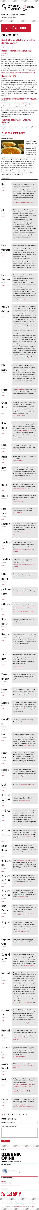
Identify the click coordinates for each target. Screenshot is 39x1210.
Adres (2, 190)
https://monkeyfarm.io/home (28, 851)
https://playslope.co (18, 501)
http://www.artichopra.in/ (19, 1056)
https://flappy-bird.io (20, 389)
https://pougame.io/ (18, 460)
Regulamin (14, 15)
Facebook (20, 1194)
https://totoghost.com (24, 800)
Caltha (23, 1206)
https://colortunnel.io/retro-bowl (21, 488)
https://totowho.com (29, 745)
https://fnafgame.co (24, 708)
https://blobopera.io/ (22, 592)
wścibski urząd (5, 178)
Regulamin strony (6, 1183)
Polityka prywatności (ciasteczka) (10, 1185)
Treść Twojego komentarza (9, 1126)
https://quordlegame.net (21, 449)
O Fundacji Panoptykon (9, 17)
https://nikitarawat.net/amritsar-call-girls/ (23, 611)
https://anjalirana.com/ (18, 666)
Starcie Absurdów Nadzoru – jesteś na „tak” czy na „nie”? (18, 41)
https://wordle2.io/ (17, 512)
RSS (3, 1194)
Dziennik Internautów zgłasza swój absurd (16, 52)
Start (3, 15)
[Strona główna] (14, 8)
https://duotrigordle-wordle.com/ (21, 576)
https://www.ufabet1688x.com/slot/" (26, 860)
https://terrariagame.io (30, 694)
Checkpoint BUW (8, 75)
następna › (24, 1113)
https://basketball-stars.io (25, 430)
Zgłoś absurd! (16, 28)
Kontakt (3, 1181)
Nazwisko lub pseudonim (8, 1122)
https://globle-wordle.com (19, 777)
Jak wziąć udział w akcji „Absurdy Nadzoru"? (16, 121)
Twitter (15, 1194)
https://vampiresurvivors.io (28, 784)
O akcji (8, 15)
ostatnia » (27, 1113)
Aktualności (22, 15)
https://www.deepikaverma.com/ (21, 646)
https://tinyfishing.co (18, 477)
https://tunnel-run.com (24, 943)
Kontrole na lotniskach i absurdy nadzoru (19, 98)
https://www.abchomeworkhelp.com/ (22, 382)
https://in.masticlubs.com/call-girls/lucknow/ (24, 1002)
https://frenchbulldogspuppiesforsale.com (23, 1106)
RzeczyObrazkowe (16, 1206)
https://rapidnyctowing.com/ (20, 299)
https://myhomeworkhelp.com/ (21, 357)
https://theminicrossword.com (27, 721)
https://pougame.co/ (18, 622)
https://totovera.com (23, 896)
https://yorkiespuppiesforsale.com (21, 1105)
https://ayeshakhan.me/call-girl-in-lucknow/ (24, 1023)
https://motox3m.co (30, 762)
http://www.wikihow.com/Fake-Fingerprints (24, 202)
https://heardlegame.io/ (19, 415)
